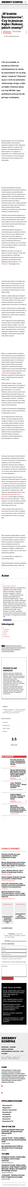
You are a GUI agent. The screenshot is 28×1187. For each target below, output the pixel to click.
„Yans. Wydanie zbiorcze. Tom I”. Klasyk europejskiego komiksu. (18, 785)
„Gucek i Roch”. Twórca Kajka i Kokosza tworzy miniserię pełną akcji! (13, 1140)
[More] (16, 38)
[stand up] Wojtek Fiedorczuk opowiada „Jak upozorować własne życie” (12, 1131)
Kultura (17, 647)
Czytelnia (14, 813)
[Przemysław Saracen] (2, 36)
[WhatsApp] (13, 38)
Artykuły (4, 1150)
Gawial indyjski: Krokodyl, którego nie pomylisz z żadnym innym (17, 796)
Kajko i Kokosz (5, 647)
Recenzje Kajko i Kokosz (8, 649)
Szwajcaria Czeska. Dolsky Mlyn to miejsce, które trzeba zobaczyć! (13, 1159)
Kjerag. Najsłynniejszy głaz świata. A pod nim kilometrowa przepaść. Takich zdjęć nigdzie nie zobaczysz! (18, 773)
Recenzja (22, 647)
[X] (6, 38)
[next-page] (5, 818)
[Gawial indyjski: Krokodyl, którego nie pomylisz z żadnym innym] (5, 797)
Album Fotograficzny (16, 778)
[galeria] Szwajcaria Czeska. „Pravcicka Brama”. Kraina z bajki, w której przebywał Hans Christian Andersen (13, 894)
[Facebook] (2, 38)
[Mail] (6, 696)
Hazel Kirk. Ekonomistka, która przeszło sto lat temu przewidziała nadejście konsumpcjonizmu (18, 809)
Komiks (12, 647)
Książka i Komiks (16, 789)
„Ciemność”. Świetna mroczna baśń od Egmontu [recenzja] (12, 1176)
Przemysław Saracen (14, 36)
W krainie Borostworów (8, 651)
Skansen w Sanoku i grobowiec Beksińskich (13, 1014)
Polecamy (16, 31)
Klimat (13, 766)
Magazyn (7, 31)
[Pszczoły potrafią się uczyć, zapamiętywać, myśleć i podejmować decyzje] (5, 762)
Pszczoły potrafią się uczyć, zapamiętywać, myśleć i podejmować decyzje (17, 762)
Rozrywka (7, 33)
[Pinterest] (9, 38)
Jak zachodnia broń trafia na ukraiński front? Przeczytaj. (12, 1147)
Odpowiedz (7, 940)
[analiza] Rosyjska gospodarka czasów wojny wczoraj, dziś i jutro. (7, 919)
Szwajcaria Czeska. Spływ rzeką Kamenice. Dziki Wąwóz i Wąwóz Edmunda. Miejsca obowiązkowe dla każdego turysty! (13, 1168)
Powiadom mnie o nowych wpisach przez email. (14, 961)
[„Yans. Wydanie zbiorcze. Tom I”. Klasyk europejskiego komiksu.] (5, 785)
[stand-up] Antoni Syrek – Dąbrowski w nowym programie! (20, 916)
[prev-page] (2, 818)
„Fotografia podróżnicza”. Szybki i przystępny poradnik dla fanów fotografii (14, 1019)
